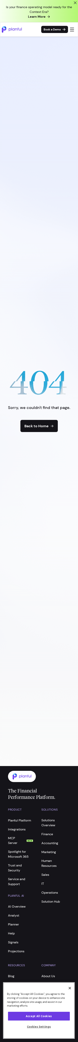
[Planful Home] (35, 776)
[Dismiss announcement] (75, 2)
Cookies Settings (39, 1026)
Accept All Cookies (39, 1016)
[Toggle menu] (72, 29)
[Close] (69, 988)
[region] (39, 1010)
